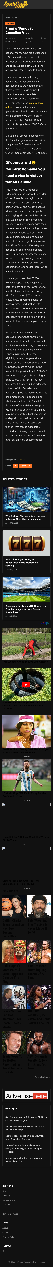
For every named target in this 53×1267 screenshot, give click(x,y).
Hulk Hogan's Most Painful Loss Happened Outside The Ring (12, 974)
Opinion (5, 1209)
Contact (6, 1232)
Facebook (25, 466)
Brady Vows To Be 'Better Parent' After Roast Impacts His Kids (12, 1064)
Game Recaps (8, 1200)
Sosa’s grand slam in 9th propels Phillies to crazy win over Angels (26, 1119)
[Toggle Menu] (40, 4)
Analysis (6, 1196)
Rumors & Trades (10, 1214)
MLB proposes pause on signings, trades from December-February (25, 1137)
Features (6, 1205)
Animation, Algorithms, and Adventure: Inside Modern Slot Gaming (22, 562)
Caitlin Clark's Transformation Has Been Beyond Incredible (13, 928)
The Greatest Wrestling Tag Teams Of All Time (36, 972)
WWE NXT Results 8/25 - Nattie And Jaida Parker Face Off (38, 1017)
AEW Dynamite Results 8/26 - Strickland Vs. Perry (37, 1062)
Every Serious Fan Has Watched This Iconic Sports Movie (11, 1019)
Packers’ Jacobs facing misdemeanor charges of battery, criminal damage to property (24, 1148)
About (5, 1228)
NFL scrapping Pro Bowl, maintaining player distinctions (23, 1159)
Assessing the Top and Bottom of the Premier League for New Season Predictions (25, 609)
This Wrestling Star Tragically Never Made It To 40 (37, 926)
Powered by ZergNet (43, 1077)
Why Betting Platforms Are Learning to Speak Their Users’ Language (25, 517)
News (4, 1191)
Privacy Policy (8, 1237)
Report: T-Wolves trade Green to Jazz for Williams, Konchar (25, 1128)
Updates (15, 18)
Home (7, 18)
